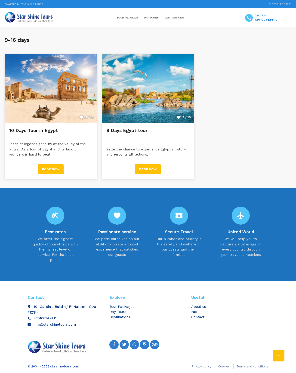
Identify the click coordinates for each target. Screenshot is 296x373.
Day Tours (151, 17)
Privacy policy (201, 366)
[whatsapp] (134, 344)
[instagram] (144, 344)
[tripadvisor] (154, 344)
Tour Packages (127, 17)
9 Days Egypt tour (127, 130)
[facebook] (114, 344)
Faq (194, 312)
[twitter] (124, 344)
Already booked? (280, 4)
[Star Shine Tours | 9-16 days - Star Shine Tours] (30, 17)
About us (198, 307)
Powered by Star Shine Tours (24, 4)
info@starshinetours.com (55, 324)
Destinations (174, 17)
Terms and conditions (252, 366)
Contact (197, 317)
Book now (50, 169)
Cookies (224, 366)
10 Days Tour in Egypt (33, 130)
